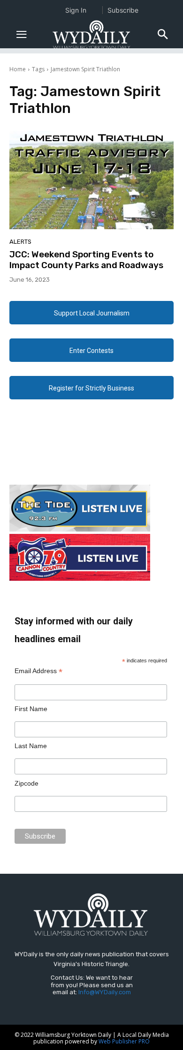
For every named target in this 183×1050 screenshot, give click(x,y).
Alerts (20, 242)
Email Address (38, 671)
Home (17, 69)
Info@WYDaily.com (104, 992)
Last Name (31, 746)
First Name (31, 708)
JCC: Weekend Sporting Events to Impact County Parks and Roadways (86, 259)
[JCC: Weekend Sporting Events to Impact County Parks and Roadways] (91, 180)
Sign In (75, 10)
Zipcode (26, 783)
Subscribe (122, 10)
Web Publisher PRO (124, 1041)
